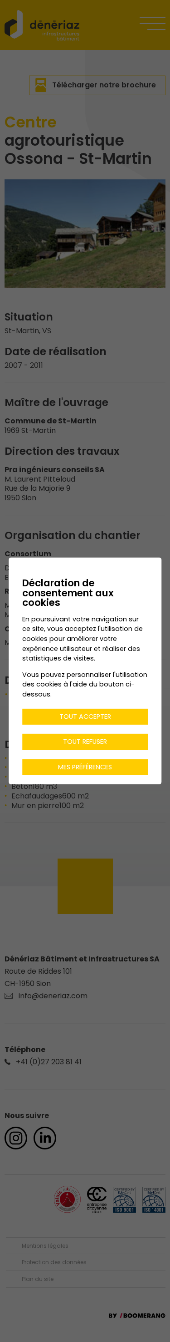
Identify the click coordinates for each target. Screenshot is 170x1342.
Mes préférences (85, 767)
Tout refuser (85, 741)
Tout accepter (85, 716)
